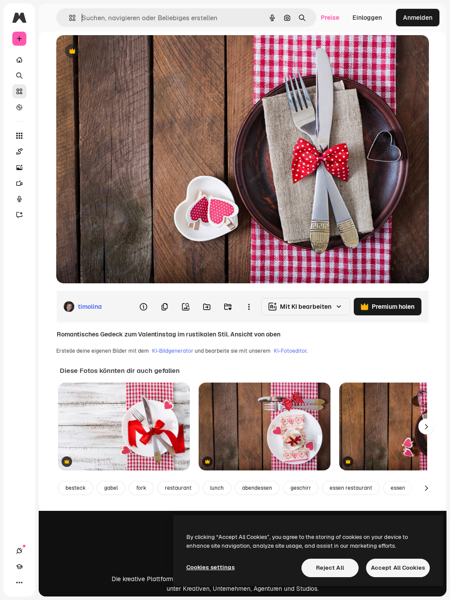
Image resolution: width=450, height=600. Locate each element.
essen (398, 488)
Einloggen (367, 18)
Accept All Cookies (398, 567)
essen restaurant (351, 488)
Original (112, 51)
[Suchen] (19, 76)
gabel (111, 488)
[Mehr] (19, 582)
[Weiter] (426, 426)
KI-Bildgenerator (172, 350)
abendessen (257, 488)
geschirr (300, 488)
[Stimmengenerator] (19, 199)
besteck (75, 488)
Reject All (330, 567)
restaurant (178, 488)
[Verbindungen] (19, 551)
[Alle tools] (19, 136)
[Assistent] (19, 215)
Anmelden (417, 18)
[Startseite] (19, 60)
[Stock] (19, 91)
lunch (217, 488)
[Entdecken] (19, 107)
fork (141, 488)
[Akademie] (19, 567)
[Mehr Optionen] (249, 306)
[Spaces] (19, 152)
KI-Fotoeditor (290, 350)
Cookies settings (210, 567)
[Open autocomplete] (69, 17)
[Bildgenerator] (19, 167)
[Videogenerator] (19, 183)
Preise (330, 18)
